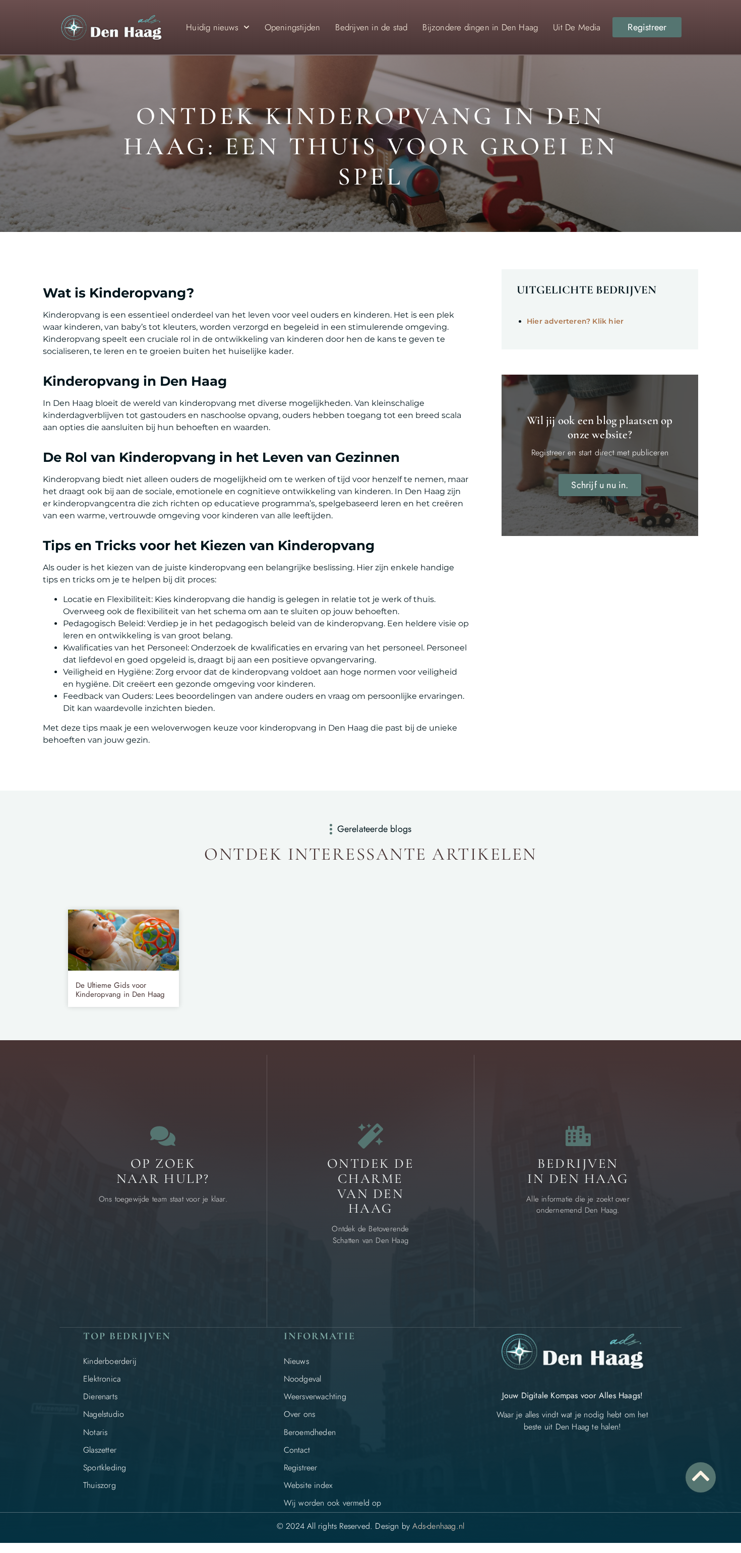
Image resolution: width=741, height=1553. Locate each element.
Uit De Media (576, 27)
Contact (297, 1450)
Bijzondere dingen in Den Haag (480, 27)
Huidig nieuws (212, 27)
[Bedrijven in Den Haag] (578, 1136)
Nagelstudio (103, 1414)
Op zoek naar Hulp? (163, 1171)
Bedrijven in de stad (371, 27)
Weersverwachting (315, 1396)
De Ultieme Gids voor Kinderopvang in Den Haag (120, 990)
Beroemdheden (310, 1432)
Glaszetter (99, 1450)
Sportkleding (104, 1467)
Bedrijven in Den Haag (578, 1171)
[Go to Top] (701, 1476)
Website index (308, 1485)
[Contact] (162, 1136)
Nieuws (296, 1361)
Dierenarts (100, 1396)
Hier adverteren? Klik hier (575, 321)
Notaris (95, 1432)
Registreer (301, 1467)
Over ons (300, 1414)
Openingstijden (293, 27)
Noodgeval (303, 1379)
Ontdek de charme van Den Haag (370, 1186)
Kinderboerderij (110, 1361)
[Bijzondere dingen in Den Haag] (370, 1136)
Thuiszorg (99, 1485)
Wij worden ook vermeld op (333, 1503)
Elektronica (101, 1379)
